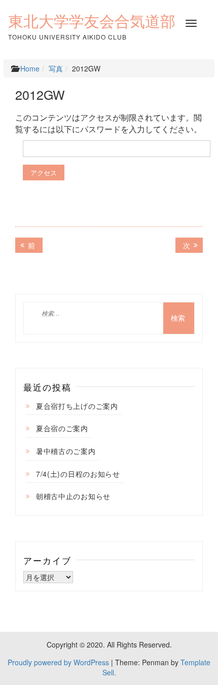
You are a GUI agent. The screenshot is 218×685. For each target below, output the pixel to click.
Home (30, 68)
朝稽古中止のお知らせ (73, 496)
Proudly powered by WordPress (58, 662)
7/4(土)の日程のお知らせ (78, 474)
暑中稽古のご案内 (66, 451)
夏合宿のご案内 (62, 428)
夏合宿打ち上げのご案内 (77, 406)
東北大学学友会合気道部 (91, 21)
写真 (56, 68)
